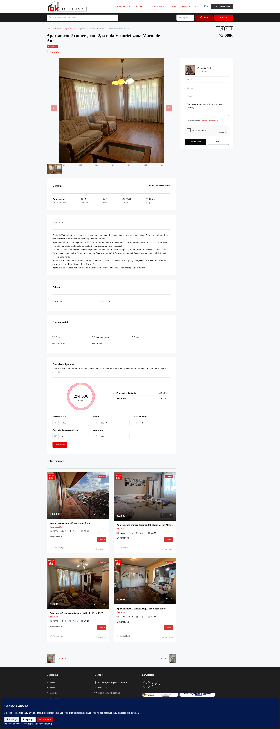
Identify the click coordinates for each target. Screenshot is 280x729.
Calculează (60, 445)
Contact (185, 7)
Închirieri (156, 7)
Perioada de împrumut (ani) (65, 430)
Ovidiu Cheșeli (125, 636)
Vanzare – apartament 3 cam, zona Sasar (70, 523)
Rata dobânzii (140, 416)
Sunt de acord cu (203, 121)
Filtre (205, 17)
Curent (99, 343)
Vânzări (138, 7)
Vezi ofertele (203, 71)
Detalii (102, 539)
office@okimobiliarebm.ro (109, 693)
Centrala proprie (103, 337)
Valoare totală (59, 416)
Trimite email (195, 141)
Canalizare (60, 343)
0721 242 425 (103, 688)
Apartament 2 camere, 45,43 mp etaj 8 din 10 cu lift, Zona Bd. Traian (84, 613)
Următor (163, 658)
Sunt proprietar (222, 7)
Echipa (173, 7)
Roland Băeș (124, 548)
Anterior (62, 658)
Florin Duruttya (58, 548)
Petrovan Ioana (58, 636)
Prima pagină (123, 7)
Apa (58, 337)
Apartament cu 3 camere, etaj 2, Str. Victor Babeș (141, 608)
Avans (96, 416)
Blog (197, 7)
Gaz (137, 337)
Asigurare (98, 430)
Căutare (223, 17)
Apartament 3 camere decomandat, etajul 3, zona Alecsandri (146, 525)
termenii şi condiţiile (210, 121)
